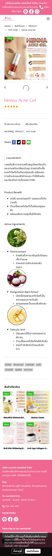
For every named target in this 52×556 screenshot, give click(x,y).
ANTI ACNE (31, 131)
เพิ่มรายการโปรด (13, 124)
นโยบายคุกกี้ (23, 545)
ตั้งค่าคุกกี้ (17, 551)
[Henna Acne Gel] (26, 58)
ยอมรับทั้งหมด (33, 551)
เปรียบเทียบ (33, 124)
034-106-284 (12, 506)
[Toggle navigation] (48, 19)
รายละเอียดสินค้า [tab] (13, 158)
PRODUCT (19, 131)
